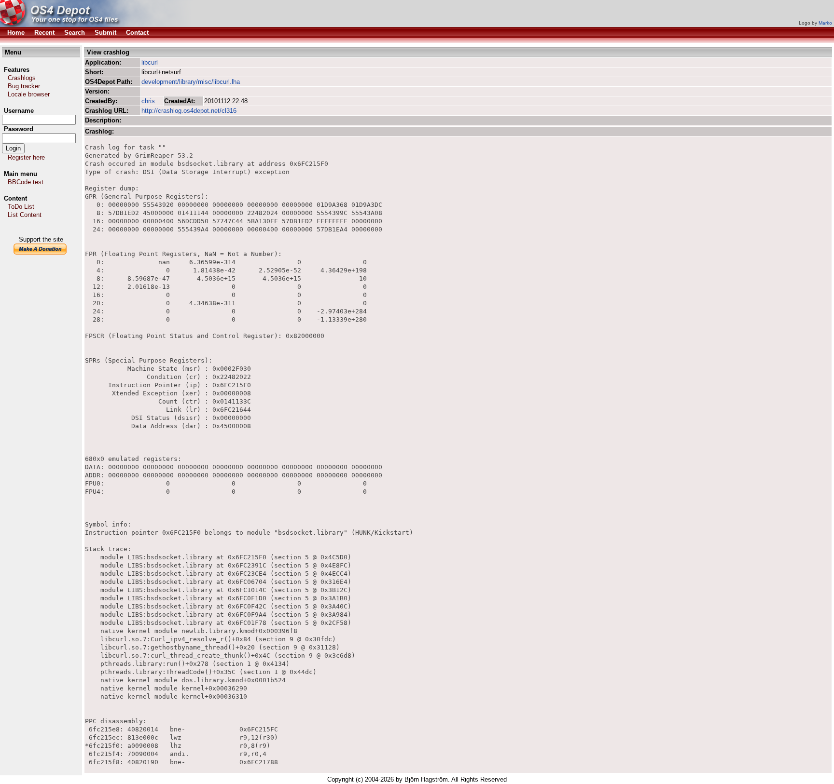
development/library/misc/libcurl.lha (190, 81)
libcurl (149, 62)
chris (148, 101)
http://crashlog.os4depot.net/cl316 (188, 110)
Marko (825, 23)
